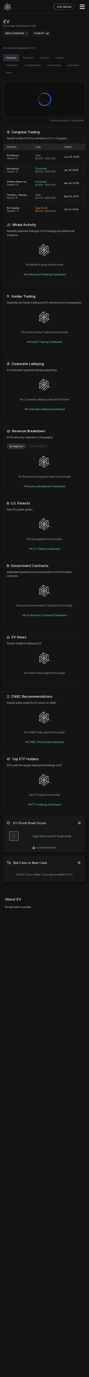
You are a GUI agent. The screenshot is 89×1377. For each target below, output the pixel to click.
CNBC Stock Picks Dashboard (46, 742)
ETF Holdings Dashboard (46, 804)
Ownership (73, 65)
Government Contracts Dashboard (46, 615)
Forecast (44, 57)
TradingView (77, 120)
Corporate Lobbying (27, 364)
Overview (11, 57)
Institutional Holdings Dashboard (46, 274)
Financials (28, 57)
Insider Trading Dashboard (46, 341)
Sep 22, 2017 (71, 196)
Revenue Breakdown (28, 431)
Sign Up (38, 836)
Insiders (59, 57)
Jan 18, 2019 (71, 170)
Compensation (32, 65)
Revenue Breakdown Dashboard (45, 486)
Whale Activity (24, 225)
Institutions (12, 65)
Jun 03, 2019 (71, 156)
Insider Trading (23, 296)
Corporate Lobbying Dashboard (46, 409)
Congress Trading (25, 132)
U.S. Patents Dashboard (46, 548)
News (9, 72)
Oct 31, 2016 (71, 209)
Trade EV (39, 33)
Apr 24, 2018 (71, 183)
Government (54, 65)
